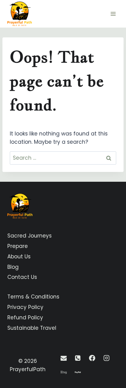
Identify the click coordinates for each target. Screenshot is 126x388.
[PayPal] (78, 372)
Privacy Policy (25, 307)
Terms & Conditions (33, 296)
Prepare (17, 246)
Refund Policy (25, 317)
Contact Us (22, 277)
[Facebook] (92, 358)
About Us (19, 256)
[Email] (63, 358)
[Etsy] (63, 372)
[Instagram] (106, 358)
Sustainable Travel (31, 328)
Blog (13, 267)
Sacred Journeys (29, 235)
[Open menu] (113, 13)
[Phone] (78, 358)
